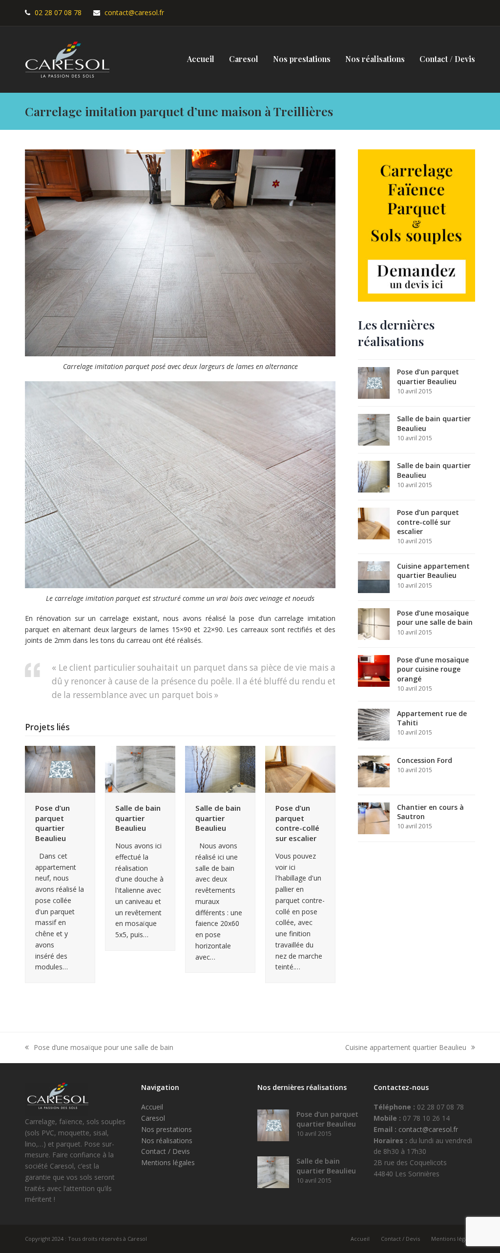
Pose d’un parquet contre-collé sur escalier (297, 823)
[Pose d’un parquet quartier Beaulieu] (60, 768)
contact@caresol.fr (134, 12)
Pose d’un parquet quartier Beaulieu (52, 823)
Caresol (153, 1118)
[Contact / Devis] (416, 224)
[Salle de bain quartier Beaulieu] (140, 768)
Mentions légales (168, 1162)
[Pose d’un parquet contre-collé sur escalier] (300, 768)
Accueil (152, 1106)
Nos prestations (166, 1129)
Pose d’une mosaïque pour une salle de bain (99, 1048)
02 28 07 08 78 (58, 12)
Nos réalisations (166, 1140)
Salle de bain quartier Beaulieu (138, 818)
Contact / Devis (165, 1151)
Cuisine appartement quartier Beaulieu (405, 1048)
